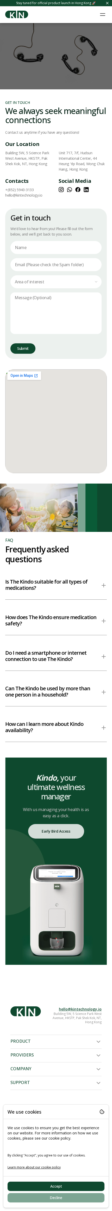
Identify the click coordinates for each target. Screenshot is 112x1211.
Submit (23, 348)
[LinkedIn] (86, 189)
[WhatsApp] (69, 189)
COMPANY (20, 1069)
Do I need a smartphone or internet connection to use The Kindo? (45, 656)
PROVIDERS (22, 1055)
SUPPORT (20, 1082)
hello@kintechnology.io (80, 1009)
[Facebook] (77, 189)
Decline (56, 1197)
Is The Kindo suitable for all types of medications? (46, 584)
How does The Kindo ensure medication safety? (50, 620)
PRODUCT (20, 1041)
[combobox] (56, 281)
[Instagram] (61, 189)
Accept (56, 1186)
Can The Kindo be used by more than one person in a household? (47, 691)
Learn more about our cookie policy (34, 1167)
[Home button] (16, 14)
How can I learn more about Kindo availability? (44, 727)
